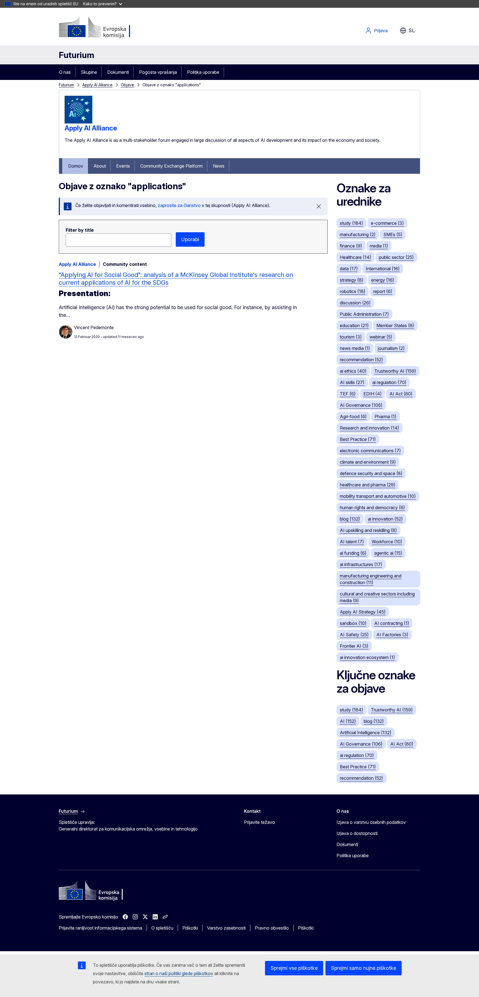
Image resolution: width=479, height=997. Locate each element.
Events (123, 166)
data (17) (349, 268)
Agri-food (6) (353, 416)
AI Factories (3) (392, 634)
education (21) (354, 325)
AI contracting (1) (391, 623)
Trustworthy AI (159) (395, 371)
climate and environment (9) (368, 462)
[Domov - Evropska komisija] (103, 28)
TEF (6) (348, 394)
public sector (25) (396, 257)
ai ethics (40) (353, 371)
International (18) (383, 268)
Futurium (76, 55)
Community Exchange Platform (171, 166)
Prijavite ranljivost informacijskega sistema (100, 928)
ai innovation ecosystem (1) (367, 657)
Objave (127, 84)
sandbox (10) (353, 623)
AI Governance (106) (361, 405)
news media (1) (355, 348)
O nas (65, 72)
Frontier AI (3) (354, 646)
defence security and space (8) (371, 473)
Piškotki (190, 928)
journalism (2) (391, 348)
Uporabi (190, 239)
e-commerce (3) (387, 223)
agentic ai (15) (388, 553)
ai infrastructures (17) (361, 564)
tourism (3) (351, 337)
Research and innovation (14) (369, 428)
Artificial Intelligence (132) (365, 732)
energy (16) (382, 280)
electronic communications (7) (370, 450)
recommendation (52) (361, 359)
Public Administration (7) (364, 314)
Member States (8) (395, 325)
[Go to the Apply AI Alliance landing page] (78, 122)
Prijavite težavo (259, 822)
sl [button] (412, 30)
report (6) (382, 291)
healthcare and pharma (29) (367, 485)
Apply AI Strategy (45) (363, 612)
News (219, 166)
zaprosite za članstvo (179, 205)
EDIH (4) (372, 394)
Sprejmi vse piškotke (294, 968)
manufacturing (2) (358, 234)
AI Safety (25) (354, 634)
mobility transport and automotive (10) (378, 496)
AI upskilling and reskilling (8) (368, 530)
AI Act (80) (400, 394)
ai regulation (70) (389, 382)
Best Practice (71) (358, 439)
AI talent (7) (352, 541)
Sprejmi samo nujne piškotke (363, 968)
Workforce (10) (387, 541)
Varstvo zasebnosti (226, 928)
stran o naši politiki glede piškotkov (178, 973)
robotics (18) (352, 291)
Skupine (89, 72)
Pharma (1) (385, 416)
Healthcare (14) (355, 257)
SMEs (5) (392, 234)
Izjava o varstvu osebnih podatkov (371, 822)
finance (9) (351, 246)
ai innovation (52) (385, 519)
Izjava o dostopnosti (357, 833)
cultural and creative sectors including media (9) (377, 597)
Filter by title (80, 230)
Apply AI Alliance (97, 84)
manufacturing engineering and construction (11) (370, 579)
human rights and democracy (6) (372, 507)
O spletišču (162, 928)
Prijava (381, 30)
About (99, 166)
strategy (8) (351, 280)
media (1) (379, 246)
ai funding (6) (353, 553)
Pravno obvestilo (272, 928)
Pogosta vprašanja (158, 72)
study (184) (351, 223)
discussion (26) (355, 303)
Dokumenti (118, 72)
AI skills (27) (352, 382)
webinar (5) (381, 337)
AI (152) (348, 721)
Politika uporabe (203, 72)
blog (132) (350, 519)
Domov (75, 166)
